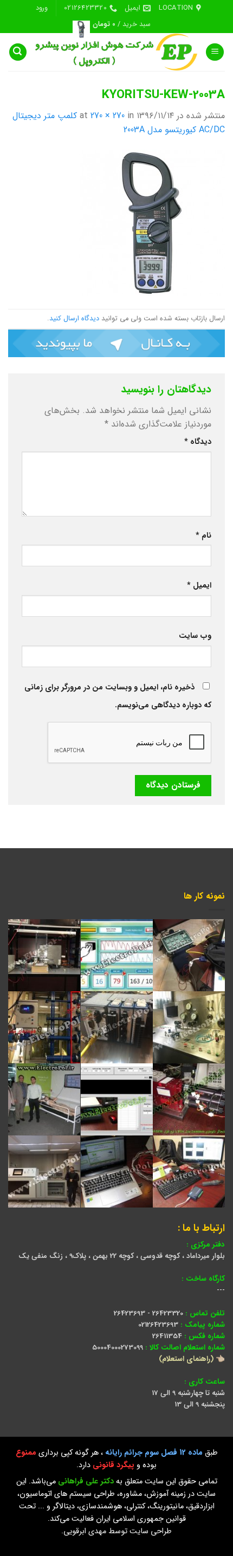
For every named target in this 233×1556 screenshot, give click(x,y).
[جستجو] (18, 52)
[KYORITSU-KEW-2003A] (152, 222)
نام (203, 536)
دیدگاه (197, 442)
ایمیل (199, 585)
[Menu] (215, 52)
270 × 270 (107, 115)
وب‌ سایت (195, 636)
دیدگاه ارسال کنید (74, 318)
